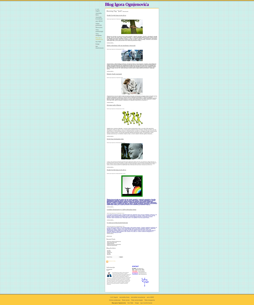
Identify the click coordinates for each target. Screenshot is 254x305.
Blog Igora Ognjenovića (127, 4)
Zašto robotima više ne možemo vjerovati (121, 45)
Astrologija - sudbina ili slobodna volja (114, 241)
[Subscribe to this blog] (107, 261)
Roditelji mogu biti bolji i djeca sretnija (114, 244)
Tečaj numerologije (99, 30)
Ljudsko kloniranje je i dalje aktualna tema (121, 209)
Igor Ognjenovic (142, 274)
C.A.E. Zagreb (98, 10)
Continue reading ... (110, 42)
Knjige (97, 44)
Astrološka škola (124, 297)
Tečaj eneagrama (99, 34)
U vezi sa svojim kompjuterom (117, 223)
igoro (137, 268)
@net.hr (141, 268)
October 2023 (109, 252)
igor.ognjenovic (142, 272)
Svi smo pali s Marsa (114, 105)
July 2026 (108, 250)
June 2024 (109, 251)
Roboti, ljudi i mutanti (114, 74)
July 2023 (108, 253)
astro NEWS (99, 21)
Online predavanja (99, 24)
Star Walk (98, 41)
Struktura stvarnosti (110, 243)
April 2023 (109, 254)
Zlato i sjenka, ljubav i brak (112, 242)
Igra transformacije (100, 47)
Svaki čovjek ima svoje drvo (116, 15)
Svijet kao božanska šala (115, 139)
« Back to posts (109, 236)
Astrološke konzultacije (99, 18)
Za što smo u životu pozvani (112, 245)
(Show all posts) (125, 11)
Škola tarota (99, 27)
